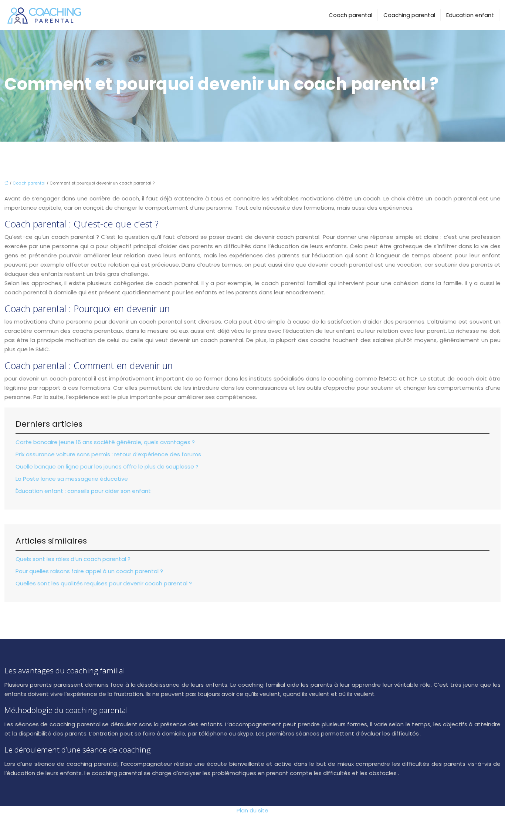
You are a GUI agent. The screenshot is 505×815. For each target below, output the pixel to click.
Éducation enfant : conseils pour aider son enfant (83, 491)
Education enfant (470, 15)
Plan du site (252, 810)
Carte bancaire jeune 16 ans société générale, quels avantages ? (105, 442)
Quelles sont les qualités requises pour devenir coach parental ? (104, 583)
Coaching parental (409, 15)
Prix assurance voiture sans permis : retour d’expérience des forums (108, 454)
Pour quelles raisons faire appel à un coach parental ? (89, 571)
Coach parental (350, 15)
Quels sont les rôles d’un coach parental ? (73, 559)
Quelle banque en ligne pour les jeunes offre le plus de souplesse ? (107, 466)
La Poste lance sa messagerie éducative (72, 479)
